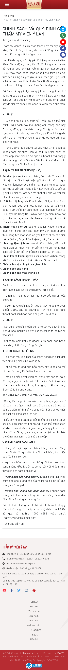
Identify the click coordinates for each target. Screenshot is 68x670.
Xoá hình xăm (34, 625)
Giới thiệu (34, 606)
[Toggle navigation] (7, 4)
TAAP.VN (61, 653)
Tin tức (34, 634)
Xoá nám (34, 615)
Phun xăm (34, 620)
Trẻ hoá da (34, 611)
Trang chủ (8, 15)
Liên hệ (34, 639)
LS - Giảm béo (34, 629)
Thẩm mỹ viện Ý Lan (32, 653)
